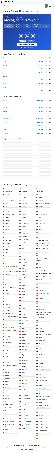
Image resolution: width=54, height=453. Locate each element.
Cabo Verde (7, 302)
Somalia (39, 307)
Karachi (5, 80)
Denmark (6, 370)
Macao (22, 323)
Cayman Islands (8, 313)
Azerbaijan (6, 232)
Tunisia (39, 372)
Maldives (22, 334)
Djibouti (6, 372)
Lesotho (22, 306)
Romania (39, 232)
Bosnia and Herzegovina (10, 271)
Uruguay (39, 410)
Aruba (5, 223)
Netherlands (23, 395)
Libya (21, 311)
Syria (38, 343)
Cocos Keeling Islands (9, 330)
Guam (22, 212)
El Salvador (7, 387)
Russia (39, 235)
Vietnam (39, 424)
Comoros (6, 336)
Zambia (39, 436)
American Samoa (8, 200)
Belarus (6, 246)
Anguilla (6, 209)
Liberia (22, 308)
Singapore (40, 290)
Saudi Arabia (40, 276)
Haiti (21, 229)
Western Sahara (41, 430)
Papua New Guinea (42, 203)
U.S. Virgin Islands (42, 388)
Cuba (5, 353)
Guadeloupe (23, 209)
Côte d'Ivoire (7, 348)
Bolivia (5, 264)
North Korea (23, 418)
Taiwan (39, 346)
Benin (5, 255)
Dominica (6, 375)
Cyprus (6, 359)
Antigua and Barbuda (9, 214)
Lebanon (22, 303)
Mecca (4, 87)
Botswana (6, 274)
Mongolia (23, 369)
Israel (22, 265)
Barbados (6, 243)
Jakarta (5, 65)
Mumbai (5, 111)
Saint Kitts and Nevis (42, 248)
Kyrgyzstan (23, 294)
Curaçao (6, 356)
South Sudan (40, 320)
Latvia (22, 300)
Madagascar (23, 326)
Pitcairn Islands (41, 214)
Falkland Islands (8, 404)
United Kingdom (41, 399)
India (21, 248)
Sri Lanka (39, 326)
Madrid (5, 104)
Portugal (39, 220)
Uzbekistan (40, 413)
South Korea (40, 317)
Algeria (6, 197)
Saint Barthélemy (42, 240)
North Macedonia (25, 421)
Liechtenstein (24, 314)
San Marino (40, 270)
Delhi (4, 115)
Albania (6, 194)
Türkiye (39, 375)
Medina (5, 91)
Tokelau (39, 363)
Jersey (22, 277)
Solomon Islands (41, 304)
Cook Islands (7, 342)
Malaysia (22, 332)
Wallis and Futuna (42, 427)
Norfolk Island (24, 415)
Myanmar (23, 383)
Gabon (5, 429)
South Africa (40, 309)
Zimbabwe (40, 439)
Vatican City (40, 418)
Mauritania (23, 349)
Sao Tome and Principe (43, 273)
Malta (22, 340)
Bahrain (6, 238)
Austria (6, 229)
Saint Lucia (40, 251)
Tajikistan (40, 349)
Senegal (39, 279)
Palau (38, 194)
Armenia (6, 220)
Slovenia (39, 301)
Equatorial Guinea (8, 390)
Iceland (22, 245)
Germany (23, 191)
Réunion (39, 229)
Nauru (22, 389)
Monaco (22, 366)
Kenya (22, 285)
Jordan (22, 280)
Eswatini (6, 398)
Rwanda (39, 238)
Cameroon (6, 307)
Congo (5, 339)
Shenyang (5, 122)
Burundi (6, 299)
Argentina (6, 217)
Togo (38, 360)
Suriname (40, 331)
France (5, 416)
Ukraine (39, 394)
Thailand (39, 354)
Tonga (39, 366)
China (5, 325)
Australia (6, 226)
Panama (39, 200)
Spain (38, 323)
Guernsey (23, 217)
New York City (6, 118)
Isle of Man (23, 262)
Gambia (6, 432)
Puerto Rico (40, 223)
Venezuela (40, 421)
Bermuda (6, 258)
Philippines (40, 212)
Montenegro (23, 372)
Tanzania (39, 352)
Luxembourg (23, 320)
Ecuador (6, 381)
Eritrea (5, 393)
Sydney (5, 126)
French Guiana (8, 419)
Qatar (39, 226)
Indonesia (23, 251)
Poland (39, 217)
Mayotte (22, 355)
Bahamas (6, 235)
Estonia (6, 396)
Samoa (39, 267)
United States (41, 402)
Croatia (6, 351)
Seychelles (40, 285)
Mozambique (24, 381)
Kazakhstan (23, 283)
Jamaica (22, 271)
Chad (5, 319)
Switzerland (40, 340)
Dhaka (4, 58)
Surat (4, 129)
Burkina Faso (7, 296)
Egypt (5, 384)
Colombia (6, 333)
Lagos (4, 72)
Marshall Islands (24, 343)
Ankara (5, 107)
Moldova (22, 363)
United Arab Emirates (43, 396)
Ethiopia (6, 401)
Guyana (22, 226)
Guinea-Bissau (24, 223)
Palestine (39, 197)
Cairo (4, 61)
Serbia (39, 282)
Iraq (21, 257)
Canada (6, 310)
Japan (22, 274)
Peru (38, 209)
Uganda (39, 391)
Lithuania (23, 317)
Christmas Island (8, 327)
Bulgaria (6, 293)
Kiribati (22, 288)
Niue (21, 412)
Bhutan (6, 261)
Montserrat (23, 375)
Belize (5, 252)
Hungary (22, 242)
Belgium (6, 249)
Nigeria (22, 409)
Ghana (22, 194)
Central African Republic (10, 316)
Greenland (23, 203)
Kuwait (22, 291)
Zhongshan (6, 133)
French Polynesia (8, 421)
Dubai (4, 83)
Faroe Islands (7, 407)
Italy (21, 268)
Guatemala (23, 214)
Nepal (22, 392)
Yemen (39, 433)
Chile (5, 322)
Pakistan (39, 191)
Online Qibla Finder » (27, 47)
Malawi (22, 329)
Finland (6, 413)
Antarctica (6, 212)
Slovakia (39, 298)
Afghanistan (7, 189)
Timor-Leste (40, 357)
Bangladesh (7, 240)
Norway (22, 428)
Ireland (22, 259)
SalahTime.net (8, 2)
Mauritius (23, 352)
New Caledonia (24, 398)
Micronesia (23, 360)
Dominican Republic (9, 378)
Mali (21, 337)
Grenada (22, 206)
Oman (39, 189)
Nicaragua (23, 404)
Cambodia (6, 304)
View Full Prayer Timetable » (27, 44)
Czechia (6, 362)
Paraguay (40, 206)
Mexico (22, 358)
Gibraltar (22, 197)
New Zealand (24, 401)
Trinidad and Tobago (43, 369)
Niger (22, 407)
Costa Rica (6, 345)
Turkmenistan (41, 377)
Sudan (39, 328)
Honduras (23, 236)
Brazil (5, 280)
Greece (22, 200)
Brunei (5, 290)
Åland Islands (7, 191)
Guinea (22, 220)
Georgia (22, 189)
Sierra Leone (40, 288)
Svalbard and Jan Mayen (43, 334)
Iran (21, 254)
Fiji (4, 410)
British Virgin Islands (9, 287)
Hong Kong (6, 100)
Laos (21, 297)
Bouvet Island (7, 277)
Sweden (39, 337)
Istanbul (5, 76)
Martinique (23, 346)
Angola (6, 206)
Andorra (6, 203)
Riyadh (4, 69)
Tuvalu (39, 385)
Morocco (22, 378)
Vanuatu (39, 415)
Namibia (22, 386)
